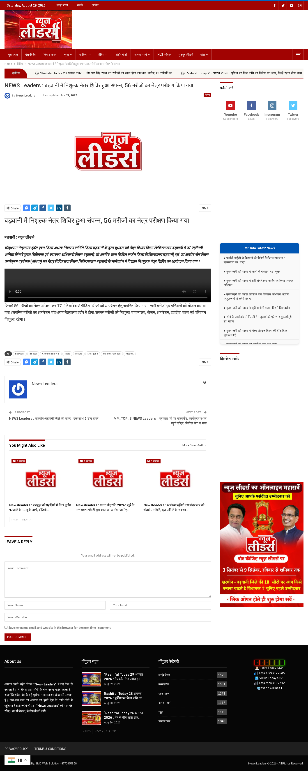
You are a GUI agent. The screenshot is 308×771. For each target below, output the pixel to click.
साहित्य (83, 54)
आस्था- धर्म (140, 54)
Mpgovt (129, 353)
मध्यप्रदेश (164, 684)
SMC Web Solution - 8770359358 (55, 763)
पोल (202, 54)
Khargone (92, 353)
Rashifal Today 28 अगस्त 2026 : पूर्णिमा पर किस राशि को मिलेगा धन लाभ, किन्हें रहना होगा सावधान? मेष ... (224, 73)
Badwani (19, 353)
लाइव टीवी (62, 5)
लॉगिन (95, 5)
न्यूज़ (66, 54)
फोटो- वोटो (121, 54)
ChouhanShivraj (51, 353)
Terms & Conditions (50, 749)
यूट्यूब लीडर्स (186, 54)
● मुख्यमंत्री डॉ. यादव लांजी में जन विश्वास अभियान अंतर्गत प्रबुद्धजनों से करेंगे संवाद (256, 296)
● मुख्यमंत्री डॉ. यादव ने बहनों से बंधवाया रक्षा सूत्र (252, 271)
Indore (78, 353)
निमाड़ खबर (50, 54)
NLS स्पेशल (164, 54)
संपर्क (80, 5)
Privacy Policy (16, 749)
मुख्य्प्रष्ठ (13, 54)
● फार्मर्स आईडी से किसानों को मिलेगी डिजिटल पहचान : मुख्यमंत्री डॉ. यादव (254, 260)
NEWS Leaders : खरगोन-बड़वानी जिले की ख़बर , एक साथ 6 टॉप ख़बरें (54, 419)
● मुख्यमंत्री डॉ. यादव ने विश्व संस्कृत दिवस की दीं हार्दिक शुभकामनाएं (255, 332)
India (67, 353)
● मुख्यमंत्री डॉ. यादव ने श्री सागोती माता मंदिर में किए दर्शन (257, 308)
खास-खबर (164, 693)
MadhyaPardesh (112, 353)
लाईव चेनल (164, 675)
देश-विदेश (30, 54)
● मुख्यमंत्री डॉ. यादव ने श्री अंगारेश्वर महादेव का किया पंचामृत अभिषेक (258, 282)
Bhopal (33, 353)
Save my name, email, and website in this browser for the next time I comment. (60, 627)
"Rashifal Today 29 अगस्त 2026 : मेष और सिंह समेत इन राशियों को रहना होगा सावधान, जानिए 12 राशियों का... (81, 73)
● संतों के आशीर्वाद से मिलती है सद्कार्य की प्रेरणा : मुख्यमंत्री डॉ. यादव (258, 319)
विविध (101, 54)
